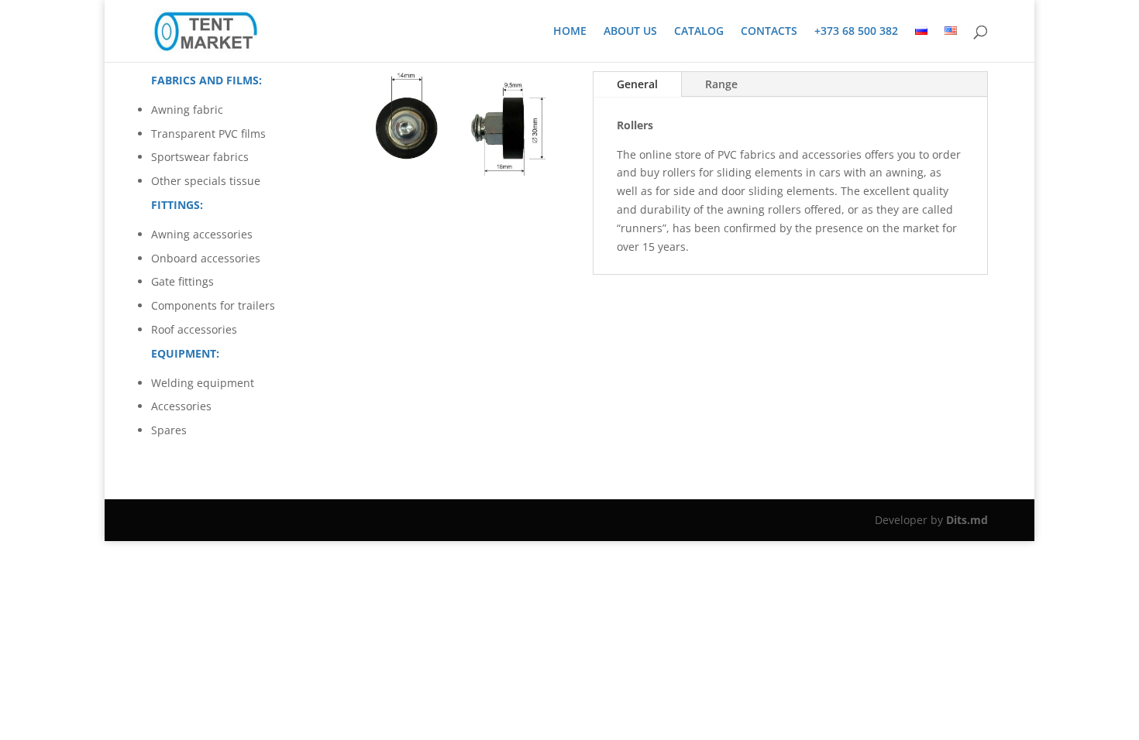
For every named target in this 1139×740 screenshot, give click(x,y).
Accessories (181, 406)
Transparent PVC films (208, 133)
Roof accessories (194, 329)
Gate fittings (182, 281)
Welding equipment (202, 382)
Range (721, 84)
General (637, 84)
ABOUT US (630, 32)
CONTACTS (769, 32)
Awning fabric (187, 109)
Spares (169, 430)
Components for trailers (213, 305)
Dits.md (967, 519)
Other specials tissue (205, 180)
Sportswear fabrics (200, 156)
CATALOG (699, 32)
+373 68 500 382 (856, 32)
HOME (570, 32)
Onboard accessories (205, 258)
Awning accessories (202, 234)
